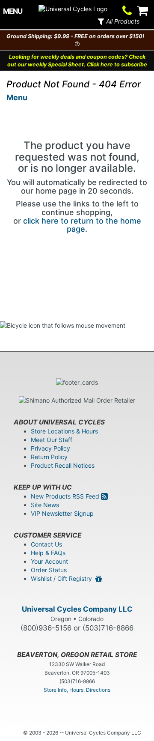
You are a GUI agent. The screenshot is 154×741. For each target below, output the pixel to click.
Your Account (49, 561)
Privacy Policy (50, 448)
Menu (16, 97)
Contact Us (46, 544)
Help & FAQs (48, 552)
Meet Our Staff (51, 439)
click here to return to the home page (82, 225)
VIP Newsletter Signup (62, 513)
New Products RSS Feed (66, 496)
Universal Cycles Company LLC (77, 609)
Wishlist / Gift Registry (63, 578)
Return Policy (49, 456)
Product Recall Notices (63, 465)
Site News (45, 504)
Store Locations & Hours (64, 431)
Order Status (49, 570)
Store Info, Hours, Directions (77, 690)
